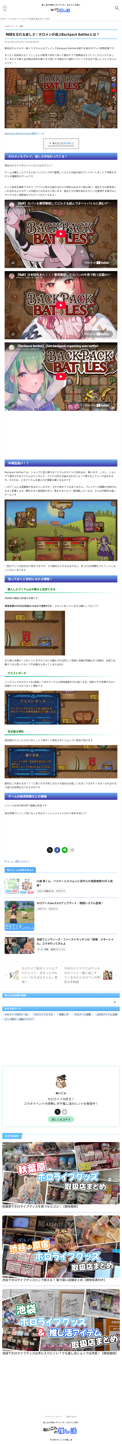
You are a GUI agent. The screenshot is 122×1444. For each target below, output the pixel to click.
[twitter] (50, 850)
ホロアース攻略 (82, 1014)
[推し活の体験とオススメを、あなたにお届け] (61, 10)
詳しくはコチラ (61, 1119)
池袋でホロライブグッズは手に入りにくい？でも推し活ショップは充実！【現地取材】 (60, 1353)
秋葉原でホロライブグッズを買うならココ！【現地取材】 (41, 1206)
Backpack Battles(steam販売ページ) (24, 133)
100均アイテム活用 (107, 1014)
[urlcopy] (72, 850)
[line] (65, 850)
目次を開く (66, 143)
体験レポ (64, 1014)
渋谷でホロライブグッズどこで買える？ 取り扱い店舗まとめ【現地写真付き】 (54, 1280)
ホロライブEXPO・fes (16, 1014)
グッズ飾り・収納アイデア (18, 1019)
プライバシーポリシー (54, 1416)
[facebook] (57, 850)
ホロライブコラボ (43, 1014)
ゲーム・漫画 (13, 861)
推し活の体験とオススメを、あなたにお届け (61, 1422)
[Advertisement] (61, 435)
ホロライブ (25, 861)
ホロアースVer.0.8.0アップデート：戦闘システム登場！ (70, 903)
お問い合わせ (71, 1416)
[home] (64, 1112)
